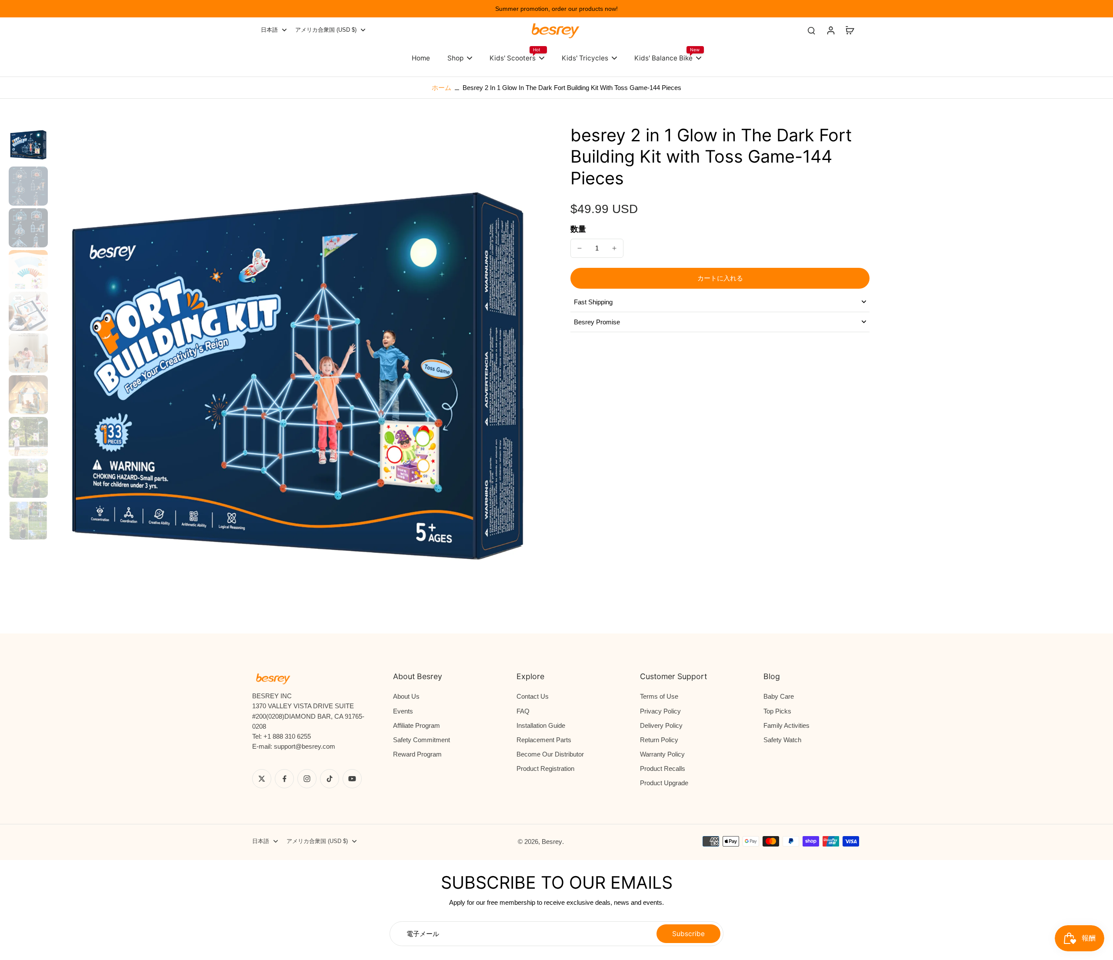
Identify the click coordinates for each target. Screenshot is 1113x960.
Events (403, 711)
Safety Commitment (421, 739)
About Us (406, 696)
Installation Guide (541, 725)
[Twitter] (261, 778)
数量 (578, 229)
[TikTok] (329, 778)
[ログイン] (830, 30)
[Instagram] (307, 778)
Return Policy (659, 739)
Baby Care (778, 696)
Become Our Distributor (550, 754)
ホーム (441, 87)
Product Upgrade (664, 783)
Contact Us (533, 696)
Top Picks (777, 711)
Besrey (552, 841)
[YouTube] (352, 778)
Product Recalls (662, 768)
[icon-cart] (849, 30)
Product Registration (545, 768)
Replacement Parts (544, 739)
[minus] (579, 248)
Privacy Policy (660, 711)
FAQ (523, 711)
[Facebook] (284, 778)
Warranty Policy (662, 754)
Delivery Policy (661, 725)
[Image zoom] (297, 370)
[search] (811, 30)
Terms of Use (659, 696)
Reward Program (417, 754)
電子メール (423, 933)
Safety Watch (782, 739)
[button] (720, 278)
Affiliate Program (416, 725)
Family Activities (786, 725)
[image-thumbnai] (28, 144)
